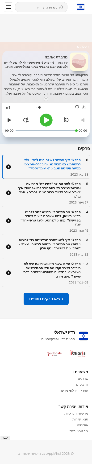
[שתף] (84, 107)
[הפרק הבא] (9, 120)
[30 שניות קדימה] (26, 120)
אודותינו (82, 425)
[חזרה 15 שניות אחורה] (66, 120)
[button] (39, 107)
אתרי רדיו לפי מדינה (74, 390)
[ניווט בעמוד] (8, 7)
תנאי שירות (80, 419)
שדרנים (83, 378)
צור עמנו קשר (79, 431)
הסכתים (83, 46)
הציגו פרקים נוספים (46, 298)
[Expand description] (46, 99)
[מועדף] (77, 107)
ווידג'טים (82, 384)
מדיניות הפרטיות (76, 413)
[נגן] (46, 120)
